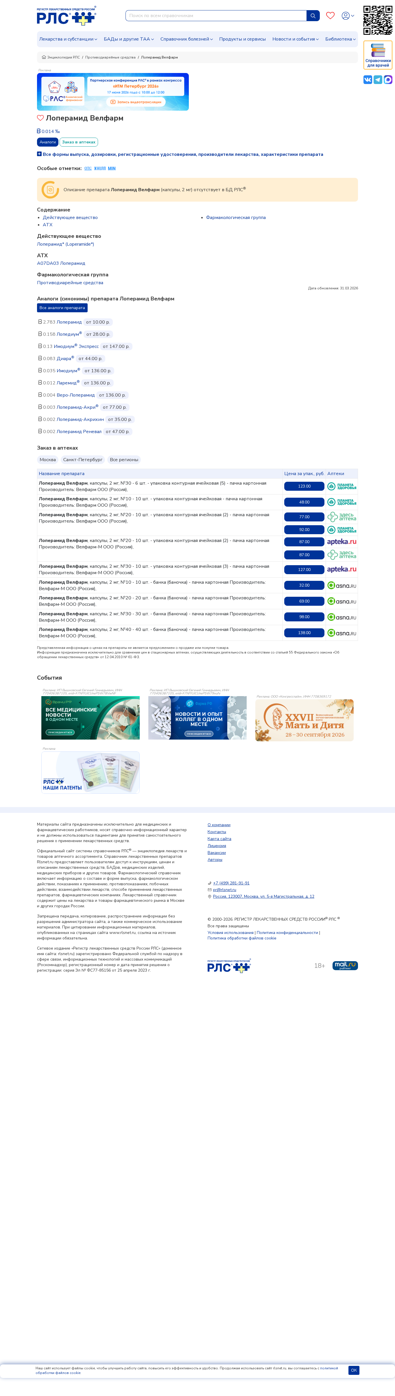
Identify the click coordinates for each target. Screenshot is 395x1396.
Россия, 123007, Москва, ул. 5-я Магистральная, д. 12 (263, 896)
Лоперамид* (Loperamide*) (65, 244)
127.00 (304, 569)
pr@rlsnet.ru (224, 890)
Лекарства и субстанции (66, 39)
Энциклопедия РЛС (63, 57)
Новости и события (293, 39)
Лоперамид (69, 322)
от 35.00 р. (120, 419)
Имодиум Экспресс (76, 346)
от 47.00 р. (118, 431)
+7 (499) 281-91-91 (231, 883)
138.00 (304, 633)
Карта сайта (219, 839)
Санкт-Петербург (82, 460)
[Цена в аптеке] (341, 486)
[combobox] (216, 15)
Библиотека (338, 39)
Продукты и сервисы (242, 39)
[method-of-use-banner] (113, 91)
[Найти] (313, 15)
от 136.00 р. (98, 371)
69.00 (304, 601)
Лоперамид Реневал (79, 431)
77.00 (304, 517)
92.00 (304, 529)
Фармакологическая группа (236, 217)
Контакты (217, 832)
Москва (48, 460)
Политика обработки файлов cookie (242, 938)
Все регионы (124, 460)
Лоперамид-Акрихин (80, 419)
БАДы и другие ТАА (127, 39)
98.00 (304, 617)
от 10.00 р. (98, 322)
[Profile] (348, 16)
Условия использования (231, 932)
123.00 (304, 486)
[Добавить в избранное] (40, 118)
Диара (65, 358)
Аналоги (48, 142)
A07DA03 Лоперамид (61, 263)
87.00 (304, 542)
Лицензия (217, 845)
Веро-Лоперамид (76, 395)
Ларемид (68, 383)
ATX (47, 225)
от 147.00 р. (116, 346)
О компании (219, 825)
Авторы (215, 859)
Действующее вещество (70, 217)
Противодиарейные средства (110, 57)
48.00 (304, 502)
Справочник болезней (184, 39)
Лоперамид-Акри (78, 407)
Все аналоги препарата (62, 308)
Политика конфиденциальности (287, 932)
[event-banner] (304, 720)
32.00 (304, 585)
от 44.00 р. (90, 358)
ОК (354, 1370)
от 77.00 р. (115, 407)
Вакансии (217, 852)
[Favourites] (330, 15)
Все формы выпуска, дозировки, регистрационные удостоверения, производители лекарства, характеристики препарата (182, 154)
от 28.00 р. (98, 334)
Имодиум (68, 371)
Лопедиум (69, 334)
